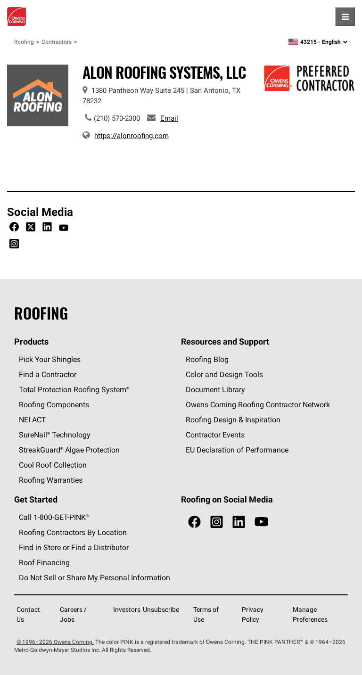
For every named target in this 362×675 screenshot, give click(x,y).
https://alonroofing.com (131, 135)
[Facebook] (14, 228)
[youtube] (261, 522)
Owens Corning (16, 16)
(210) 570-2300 (117, 118)
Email (169, 118)
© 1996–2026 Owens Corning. (55, 641)
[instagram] (217, 522)
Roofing (24, 41)
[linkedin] (239, 522)
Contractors (56, 41)
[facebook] (194, 522)
